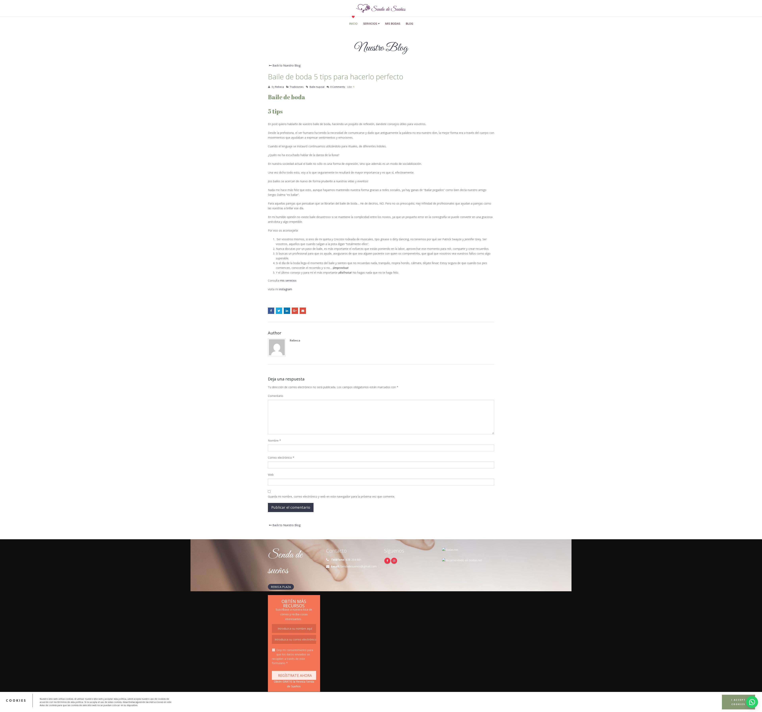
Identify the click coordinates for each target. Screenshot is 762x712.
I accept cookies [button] (738, 702)
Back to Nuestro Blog (286, 65)
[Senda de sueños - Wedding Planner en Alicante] (381, 8)
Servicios (370, 23)
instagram (285, 289)
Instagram (394, 561)
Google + (295, 311)
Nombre (274, 440)
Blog (409, 23)
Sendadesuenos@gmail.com (358, 566)
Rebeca (279, 87)
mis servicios (288, 280)
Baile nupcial (317, 87)
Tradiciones (297, 87)
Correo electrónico (281, 457)
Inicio (353, 23)
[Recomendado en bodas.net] (462, 560)
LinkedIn (287, 311)
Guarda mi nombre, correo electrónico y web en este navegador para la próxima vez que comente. (331, 496)
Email (303, 311)
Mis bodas (392, 23)
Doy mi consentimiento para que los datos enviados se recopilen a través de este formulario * (292, 656)
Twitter (279, 311)
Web (271, 475)
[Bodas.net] (450, 549)
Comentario (275, 396)
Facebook (271, 311)
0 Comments (337, 87)
